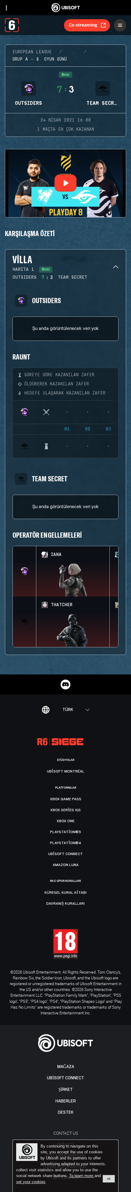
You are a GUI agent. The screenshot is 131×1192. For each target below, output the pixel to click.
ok (109, 1178)
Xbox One (66, 821)
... (72, 52)
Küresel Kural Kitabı (65, 892)
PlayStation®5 (65, 832)
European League (32, 52)
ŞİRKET (65, 1089)
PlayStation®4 (65, 843)
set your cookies (30, 1182)
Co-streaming (83, 25)
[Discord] (65, 684)
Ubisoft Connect (65, 1078)
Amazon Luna (66, 865)
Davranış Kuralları (65, 903)
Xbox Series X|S (65, 810)
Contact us (65, 1133)
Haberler (65, 1101)
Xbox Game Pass (65, 799)
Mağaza (65, 1066)
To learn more (81, 1175)
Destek (65, 1112)
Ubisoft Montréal (65, 771)
